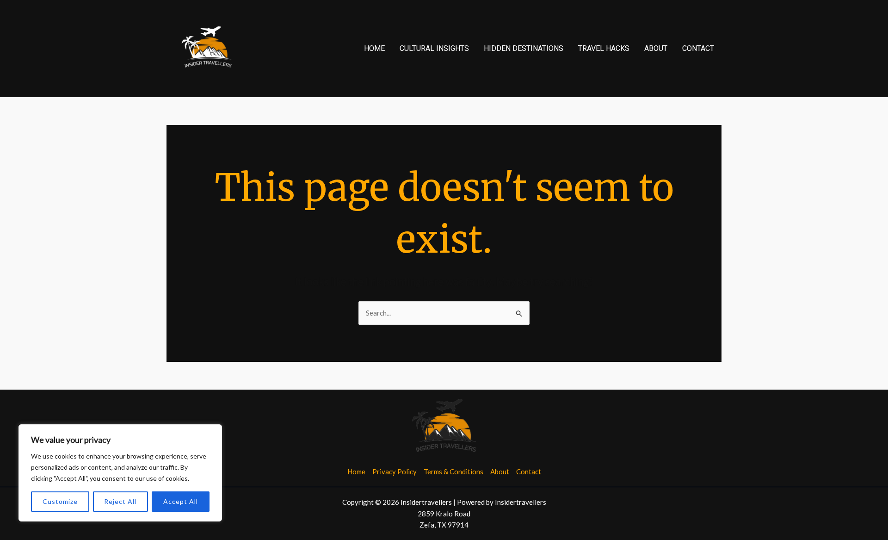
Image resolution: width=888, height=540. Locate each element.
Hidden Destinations (523, 48)
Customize (60, 501)
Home (374, 48)
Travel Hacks (603, 48)
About (655, 48)
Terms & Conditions (453, 471)
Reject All (120, 501)
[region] (120, 472)
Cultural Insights (434, 48)
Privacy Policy (394, 471)
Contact (698, 48)
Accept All (180, 501)
